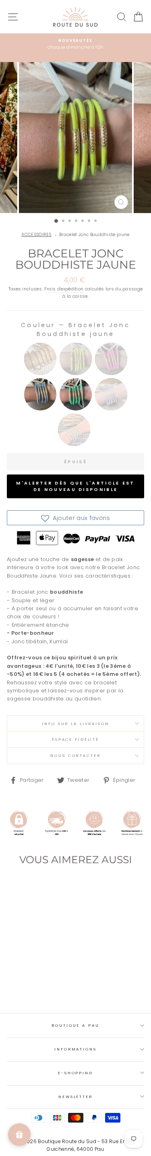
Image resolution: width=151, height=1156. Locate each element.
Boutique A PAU (75, 1025)
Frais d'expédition (64, 289)
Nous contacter (75, 755)
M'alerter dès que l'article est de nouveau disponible (75, 486)
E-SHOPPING (75, 1072)
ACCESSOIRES (36, 235)
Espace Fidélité (75, 739)
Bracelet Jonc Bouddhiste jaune (94, 235)
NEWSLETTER (75, 1096)
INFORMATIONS (75, 1049)
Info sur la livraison (75, 723)
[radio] (40, 359)
